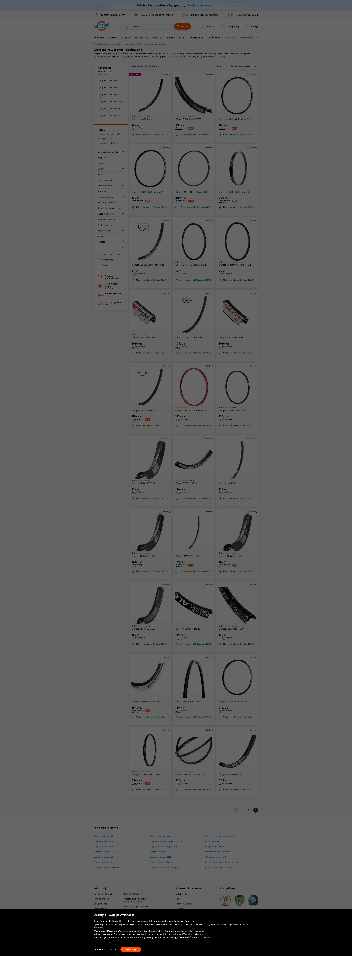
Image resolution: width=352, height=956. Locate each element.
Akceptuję (131, 949)
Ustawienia (99, 949)
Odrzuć (112, 949)
